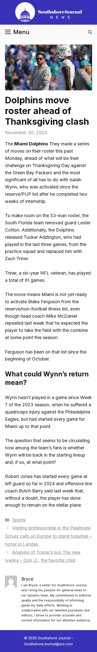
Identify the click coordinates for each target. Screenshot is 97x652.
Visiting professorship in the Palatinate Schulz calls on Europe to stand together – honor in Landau (48, 536)
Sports (19, 520)
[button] (90, 32)
